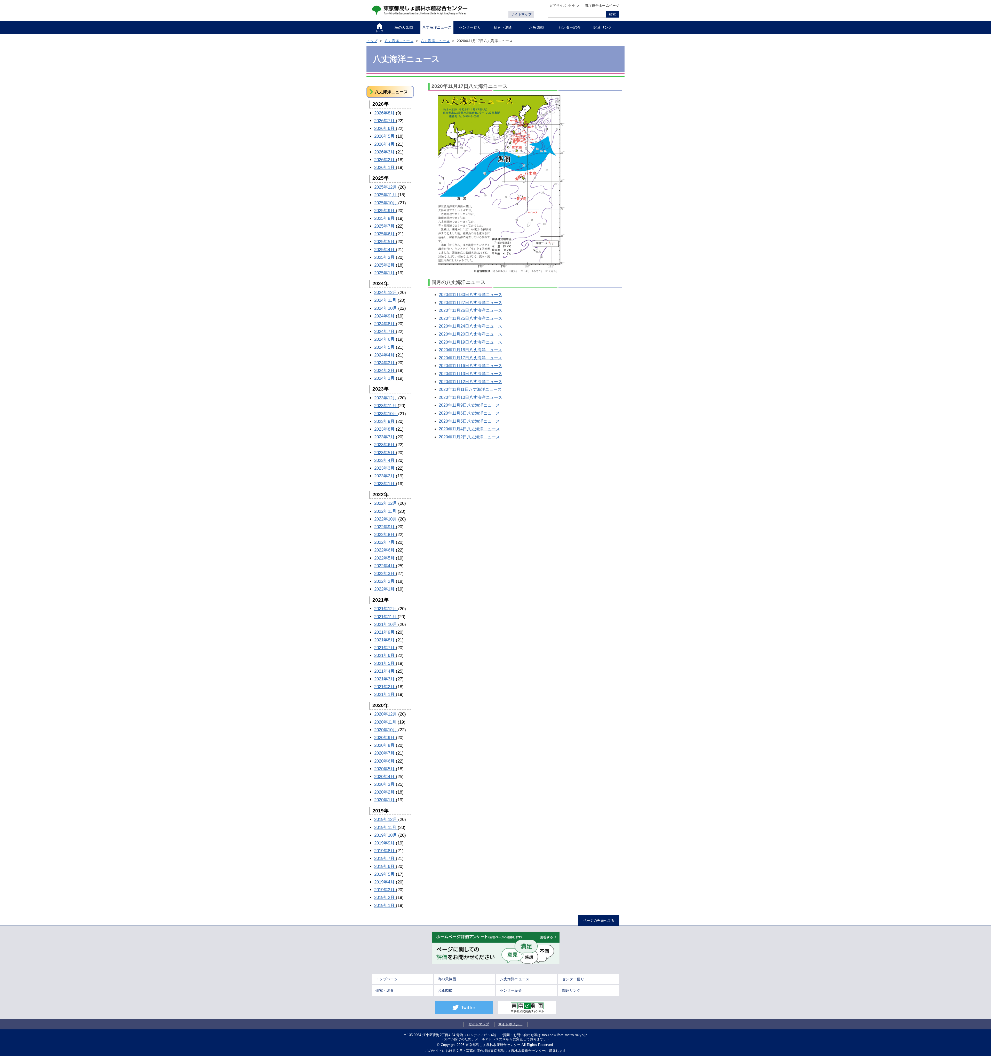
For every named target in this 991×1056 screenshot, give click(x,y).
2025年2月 (385, 265)
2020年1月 (385, 799)
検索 (612, 14)
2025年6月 (385, 233)
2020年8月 (385, 745)
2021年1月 (385, 694)
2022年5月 (385, 558)
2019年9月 (385, 843)
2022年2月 (385, 581)
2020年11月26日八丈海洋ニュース (470, 310)
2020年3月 (385, 784)
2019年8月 (385, 850)
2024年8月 (385, 323)
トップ (371, 41)
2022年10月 (386, 519)
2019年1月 (385, 905)
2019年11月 (386, 827)
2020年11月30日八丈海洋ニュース (470, 294)
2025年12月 (386, 187)
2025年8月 (385, 218)
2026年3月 (385, 152)
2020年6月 (385, 761)
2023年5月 (385, 452)
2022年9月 (385, 526)
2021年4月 (385, 671)
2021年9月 (385, 632)
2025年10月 (386, 202)
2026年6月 (385, 128)
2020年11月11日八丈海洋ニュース (470, 389)
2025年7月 (385, 226)
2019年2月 (385, 897)
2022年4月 (385, 565)
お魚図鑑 (445, 990)
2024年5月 (385, 347)
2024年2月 (385, 370)
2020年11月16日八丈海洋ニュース (470, 365)
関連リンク (571, 990)
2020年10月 (386, 729)
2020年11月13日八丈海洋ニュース (470, 373)
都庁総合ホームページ (602, 5)
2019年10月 (386, 835)
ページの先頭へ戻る (598, 920)
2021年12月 (386, 608)
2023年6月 (385, 444)
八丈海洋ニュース (399, 41)
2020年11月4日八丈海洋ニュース (469, 429)
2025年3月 (385, 257)
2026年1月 (385, 167)
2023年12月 (386, 397)
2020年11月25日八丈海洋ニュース (470, 318)
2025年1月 (385, 272)
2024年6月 (385, 339)
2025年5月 (385, 241)
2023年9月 (385, 421)
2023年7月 (385, 436)
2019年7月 (385, 858)
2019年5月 (385, 874)
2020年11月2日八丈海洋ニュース (469, 437)
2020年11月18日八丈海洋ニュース (470, 350)
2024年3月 (385, 362)
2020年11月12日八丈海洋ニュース (470, 381)
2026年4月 (385, 144)
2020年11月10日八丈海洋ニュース (470, 397)
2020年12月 (386, 714)
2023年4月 (385, 460)
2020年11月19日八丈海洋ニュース (470, 342)
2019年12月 (386, 819)
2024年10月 (386, 308)
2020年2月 (385, 792)
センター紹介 (511, 990)
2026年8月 (385, 113)
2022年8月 (385, 534)
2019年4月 (385, 882)
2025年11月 (386, 194)
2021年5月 (385, 663)
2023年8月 (385, 429)
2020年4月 (385, 776)
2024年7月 (385, 331)
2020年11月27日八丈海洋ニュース (470, 302)
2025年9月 (385, 210)
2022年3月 (385, 573)
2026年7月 (385, 120)
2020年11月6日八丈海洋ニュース (469, 413)
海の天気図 (447, 979)
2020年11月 (386, 722)
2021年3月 (385, 679)
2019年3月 (385, 889)
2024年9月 (385, 316)
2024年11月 (386, 300)
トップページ (386, 979)
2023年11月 (386, 405)
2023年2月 (385, 475)
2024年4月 (385, 355)
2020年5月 (385, 768)
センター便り (573, 979)
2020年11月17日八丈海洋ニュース (470, 358)
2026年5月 (385, 136)
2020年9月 (385, 737)
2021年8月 (385, 640)
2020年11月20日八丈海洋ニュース (470, 334)
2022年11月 (386, 511)
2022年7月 (385, 542)
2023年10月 (386, 413)
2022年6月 (385, 550)
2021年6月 (385, 655)
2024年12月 (386, 292)
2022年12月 (386, 503)
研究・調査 (384, 990)
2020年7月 (385, 753)
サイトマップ (521, 14)
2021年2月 (385, 686)
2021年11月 (386, 616)
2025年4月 (385, 249)
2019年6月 (385, 866)
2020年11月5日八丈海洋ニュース (469, 421)
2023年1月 (385, 483)
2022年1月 (385, 589)
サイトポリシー (510, 1024)
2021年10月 (386, 624)
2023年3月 (385, 468)
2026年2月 (385, 159)
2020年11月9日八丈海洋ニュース (469, 405)
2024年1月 (385, 378)
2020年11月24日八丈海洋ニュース (470, 326)
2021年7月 (385, 647)
